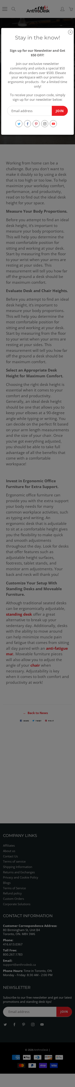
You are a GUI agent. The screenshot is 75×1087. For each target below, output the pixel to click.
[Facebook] (27, 123)
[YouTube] (53, 123)
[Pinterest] (36, 123)
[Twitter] (18, 123)
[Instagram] (44, 123)
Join (60, 111)
